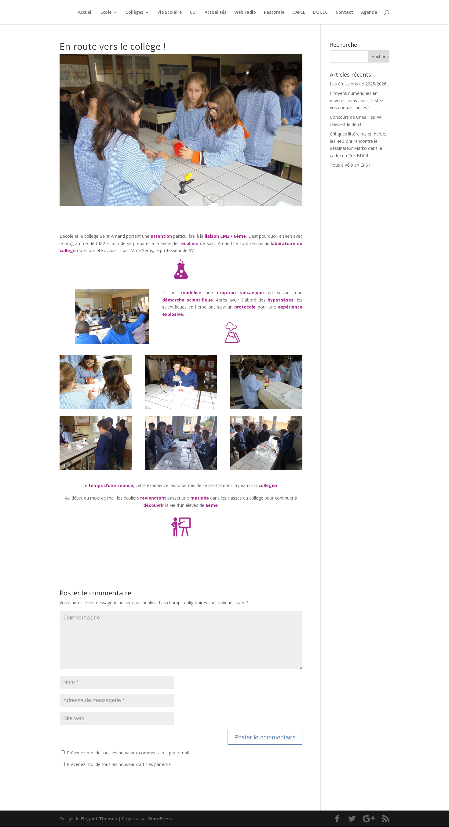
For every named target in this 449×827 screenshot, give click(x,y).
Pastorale (274, 12)
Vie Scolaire (169, 12)
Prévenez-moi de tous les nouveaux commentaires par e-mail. (128, 753)
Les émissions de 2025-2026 (358, 84)
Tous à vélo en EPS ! (350, 165)
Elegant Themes (99, 819)
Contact (344, 12)
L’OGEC (320, 12)
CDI (193, 12)
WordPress (160, 819)
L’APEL (298, 12)
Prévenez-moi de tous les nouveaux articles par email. (120, 764)
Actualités (215, 12)
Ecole (105, 12)
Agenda (369, 12)
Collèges (134, 12)
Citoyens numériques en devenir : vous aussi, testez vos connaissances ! (356, 100)
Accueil (85, 12)
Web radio (245, 12)
